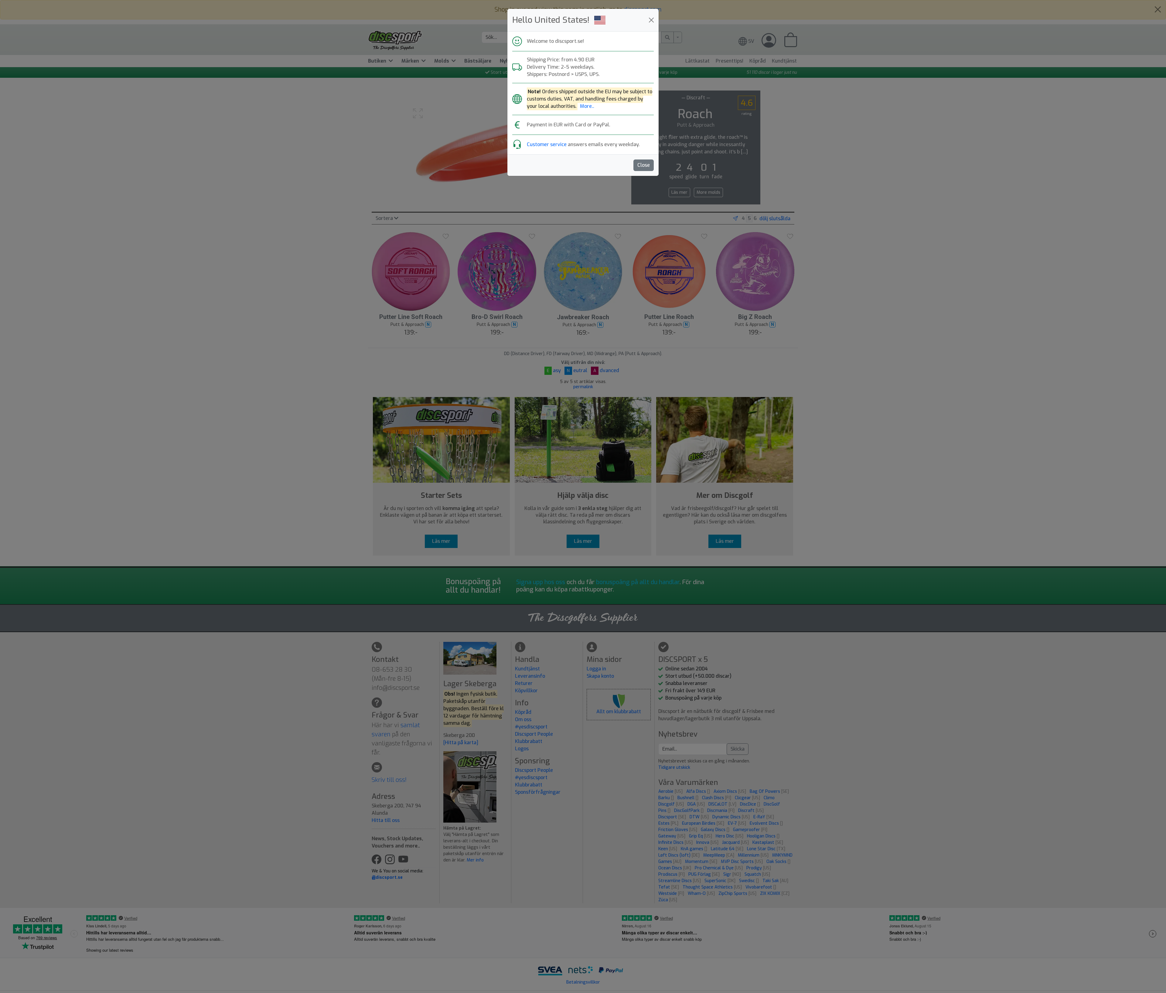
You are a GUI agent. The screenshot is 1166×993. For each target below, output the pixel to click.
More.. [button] (587, 106)
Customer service (547, 144)
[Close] (651, 20)
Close (643, 165)
